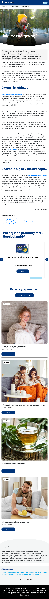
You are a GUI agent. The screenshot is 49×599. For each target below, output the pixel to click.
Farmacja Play (5, 576)
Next (46, 259)
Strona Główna (4, 6)
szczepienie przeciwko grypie (37, 175)
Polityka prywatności (22, 574)
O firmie (3, 572)
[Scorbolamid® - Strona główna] (8, 2)
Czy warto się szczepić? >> (9, 223)
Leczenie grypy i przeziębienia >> (11, 219)
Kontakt (45, 572)
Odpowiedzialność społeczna (16, 572)
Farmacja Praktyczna (35, 574)
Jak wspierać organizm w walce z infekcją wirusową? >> (18, 221)
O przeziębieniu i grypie (14, 6)
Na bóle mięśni (12, 149)
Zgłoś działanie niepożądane (33, 572)
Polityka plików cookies (7, 574)
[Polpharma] (7, 569)
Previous (1, 259)
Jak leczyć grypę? (25, 6)
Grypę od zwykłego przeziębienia (11, 94)
